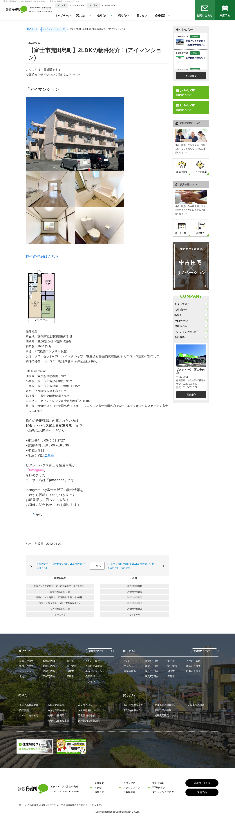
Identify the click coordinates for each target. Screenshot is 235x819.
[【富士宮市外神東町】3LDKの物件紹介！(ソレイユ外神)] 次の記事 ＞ (132, 565)
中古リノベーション (96, 671)
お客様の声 (180, 309)
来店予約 (225, 15)
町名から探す (193, 671)
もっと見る (190, 75)
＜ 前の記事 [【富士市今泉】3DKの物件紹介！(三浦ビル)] (61, 565)
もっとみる (60, 614)
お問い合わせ (205, 15)
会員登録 (90, 676)
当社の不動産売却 (28, 705)
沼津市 (70, 671)
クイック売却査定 (28, 715)
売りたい (118, 15)
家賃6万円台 (151, 671)
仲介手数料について (89, 710)
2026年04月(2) (134, 609)
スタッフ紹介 (182, 304)
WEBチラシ (181, 320)
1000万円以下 (50, 661)
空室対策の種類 (163, 710)
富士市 (70, 661)
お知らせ (99, 792)
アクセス (99, 787)
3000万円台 (49, 676)
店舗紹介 (191, 394)
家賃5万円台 (151, 666)
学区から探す (193, 666)
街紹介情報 (158, 783)
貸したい (136, 15)
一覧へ (97, 566)
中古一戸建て (26, 666)
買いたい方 (185, 92)
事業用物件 (130, 671)
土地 (21, 676)
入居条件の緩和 (196, 705)
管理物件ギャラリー (134, 710)
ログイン (90, 681)
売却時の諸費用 (56, 715)
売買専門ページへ (97, 651)
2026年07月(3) (134, 591)
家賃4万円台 (151, 661)
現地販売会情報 (93, 666)
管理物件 (200, 233)
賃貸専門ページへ (202, 651)
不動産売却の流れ (57, 705)
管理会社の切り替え (165, 705)
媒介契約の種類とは (89, 720)
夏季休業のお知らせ (60, 591)
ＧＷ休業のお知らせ (60, 609)
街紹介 (178, 315)
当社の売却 (181, 171)
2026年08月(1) (134, 586)
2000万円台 (49, 671)
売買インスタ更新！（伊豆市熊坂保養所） (60, 603)
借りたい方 (185, 107)
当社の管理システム (134, 705)
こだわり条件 (92, 661)
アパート (128, 661)
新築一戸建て (26, 661)
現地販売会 (180, 326)
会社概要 (179, 337)
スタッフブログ (131, 787)
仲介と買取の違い (57, 710)
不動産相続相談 (86, 715)
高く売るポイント (87, 705)
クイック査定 (200, 171)
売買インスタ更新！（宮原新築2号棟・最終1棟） (60, 597)
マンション (25, 671)
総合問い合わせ (202, 783)
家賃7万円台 (151, 676)
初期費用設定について (166, 715)
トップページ (62, 15)
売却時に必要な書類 (58, 720)
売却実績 (24, 710)
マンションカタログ (186, 331)
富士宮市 (71, 666)
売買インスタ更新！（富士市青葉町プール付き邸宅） (60, 586)
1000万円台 (49, 666)
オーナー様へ (181, 233)
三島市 (70, 676)
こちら (49, 455)
